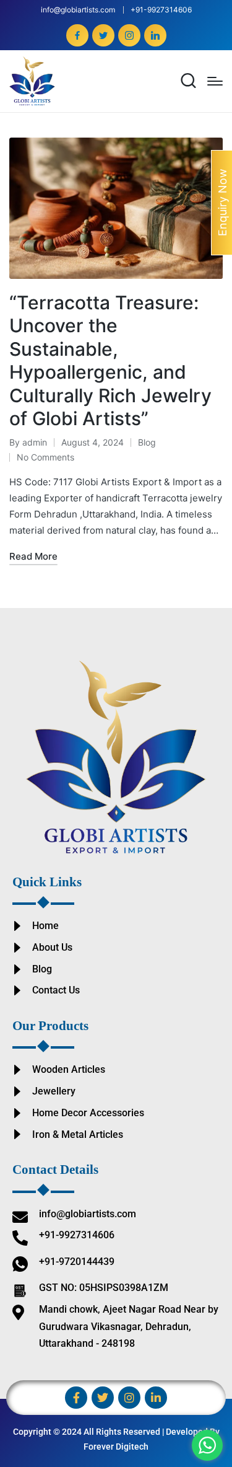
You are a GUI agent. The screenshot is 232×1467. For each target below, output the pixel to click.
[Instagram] (129, 1397)
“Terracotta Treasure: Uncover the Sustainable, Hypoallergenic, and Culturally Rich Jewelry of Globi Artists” (110, 360)
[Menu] (215, 81)
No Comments (45, 457)
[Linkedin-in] (156, 1397)
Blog (147, 442)
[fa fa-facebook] (77, 35)
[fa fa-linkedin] (155, 35)
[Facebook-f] (76, 1397)
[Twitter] (103, 1397)
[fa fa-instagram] (129, 35)
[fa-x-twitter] (103, 35)
